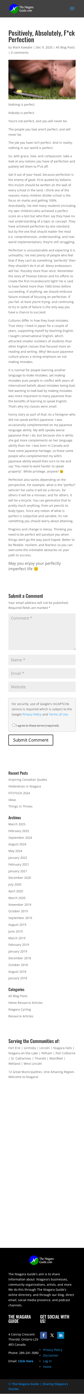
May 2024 (15, 851)
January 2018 (17, 978)
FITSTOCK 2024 (19, 793)
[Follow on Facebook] (43, 1335)
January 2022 (17, 858)
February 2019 (18, 945)
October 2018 (18, 965)
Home (47, 1367)
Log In (47, 1361)
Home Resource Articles (25, 1003)
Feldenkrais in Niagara (24, 786)
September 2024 (20, 838)
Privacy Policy (32, 714)
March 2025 (16, 824)
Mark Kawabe (22, 47)
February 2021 (18, 864)
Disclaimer (50, 1355)
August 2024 (17, 844)
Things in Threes (20, 806)
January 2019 (17, 951)
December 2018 (19, 958)
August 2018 (17, 971)
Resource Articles (20, 1016)
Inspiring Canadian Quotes (27, 779)
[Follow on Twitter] (52, 1335)
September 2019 (20, 918)
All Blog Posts (65, 47)
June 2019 (15, 931)
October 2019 (18, 911)
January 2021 (17, 871)
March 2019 (16, 938)
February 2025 (18, 831)
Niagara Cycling (19, 1009)
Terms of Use (58, 714)
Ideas (12, 800)
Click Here (25, 1361)
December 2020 (19, 878)
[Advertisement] (42, 1205)
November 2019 (19, 905)
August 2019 (17, 925)
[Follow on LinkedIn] (60, 1335)
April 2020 (15, 891)
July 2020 (14, 884)
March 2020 (16, 898)
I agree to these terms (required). (37, 725)
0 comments (20, 52)
